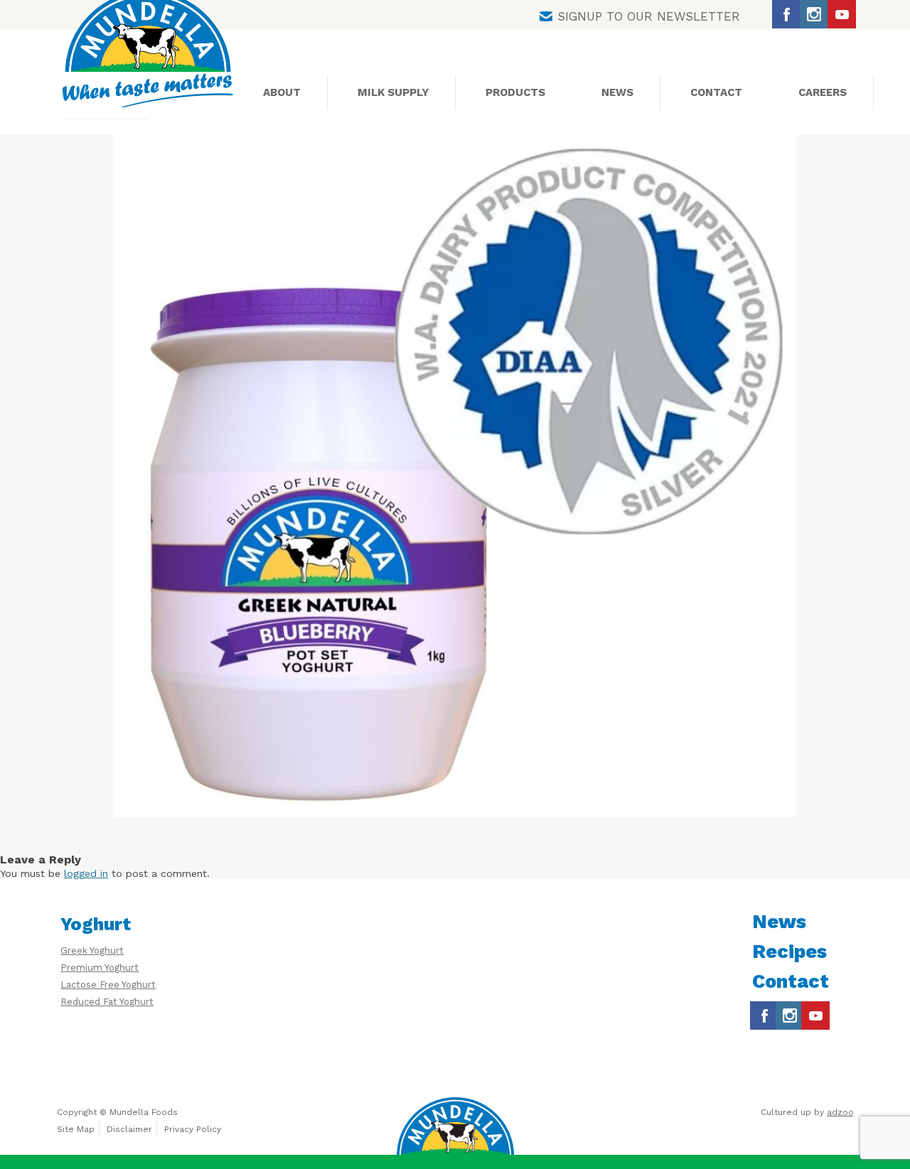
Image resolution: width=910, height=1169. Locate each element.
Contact (716, 92)
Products (515, 92)
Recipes (789, 951)
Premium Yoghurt (99, 967)
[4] (455, 476)
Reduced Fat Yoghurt (107, 1001)
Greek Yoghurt (92, 950)
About (282, 92)
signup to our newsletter (648, 16)
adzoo (840, 1112)
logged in (86, 873)
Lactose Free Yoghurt (108, 984)
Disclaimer (129, 1129)
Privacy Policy (192, 1129)
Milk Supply (393, 92)
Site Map (76, 1129)
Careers (822, 92)
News (617, 92)
